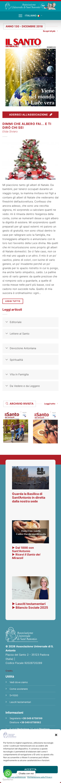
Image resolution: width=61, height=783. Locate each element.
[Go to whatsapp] (8, 773)
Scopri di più (49, 31)
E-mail (19, 729)
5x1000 (14, 695)
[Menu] (20, 15)
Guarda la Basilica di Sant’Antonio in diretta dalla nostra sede (28, 497)
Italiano (30, 15)
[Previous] (3, 427)
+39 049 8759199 (31, 718)
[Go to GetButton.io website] (8, 780)
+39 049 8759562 (30, 722)
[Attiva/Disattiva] (7, 322)
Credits (9, 671)
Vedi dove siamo (19, 682)
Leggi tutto (49, 403)
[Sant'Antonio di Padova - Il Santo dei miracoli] (30, 5)
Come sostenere (19, 688)
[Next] (57, 427)
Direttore (44, 729)
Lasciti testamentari (20, 702)
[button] (56, 735)
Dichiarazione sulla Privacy (39, 777)
